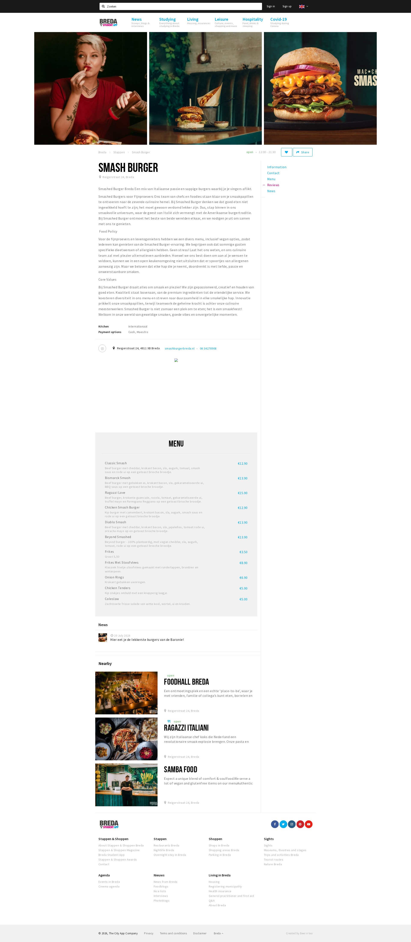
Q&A (212, 900)
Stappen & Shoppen (113, 839)
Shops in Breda (219, 845)
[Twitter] (283, 824)
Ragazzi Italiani (186, 727)
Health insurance (220, 891)
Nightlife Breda (164, 850)
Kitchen (103, 326)
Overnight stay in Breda (170, 855)
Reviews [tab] (273, 185)
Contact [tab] (273, 173)
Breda (218, 933)
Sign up (287, 6)
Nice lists (160, 891)
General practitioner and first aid (231, 896)
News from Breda (165, 882)
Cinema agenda (108, 886)
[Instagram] (102, 348)
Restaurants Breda (166, 845)
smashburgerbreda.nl (179, 348)
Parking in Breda (220, 855)
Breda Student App (111, 855)
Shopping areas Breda (224, 850)
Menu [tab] (271, 179)
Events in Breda (109, 882)
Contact (103, 864)
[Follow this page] (286, 152)
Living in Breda (220, 875)
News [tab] (271, 191)
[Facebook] (275, 824)
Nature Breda (273, 864)
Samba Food (180, 769)
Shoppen (215, 839)
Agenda (104, 875)
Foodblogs (161, 886)
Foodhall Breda (186, 681)
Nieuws (159, 875)
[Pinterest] (300, 824)
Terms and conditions (173, 933)
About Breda (217, 905)
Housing (214, 882)
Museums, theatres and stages (285, 850)
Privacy (148, 933)
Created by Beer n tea (299, 933)
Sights (269, 839)
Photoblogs (162, 900)
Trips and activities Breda (281, 855)
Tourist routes (273, 859)
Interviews (161, 896)
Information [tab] (277, 167)
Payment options (109, 332)
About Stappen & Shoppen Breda (121, 845)
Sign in (271, 6)
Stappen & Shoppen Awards (117, 859)
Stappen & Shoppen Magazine (119, 850)
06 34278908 (208, 348)
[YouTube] (309, 824)
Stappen (160, 839)
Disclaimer (199, 933)
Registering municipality (225, 886)
